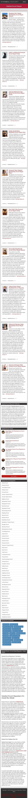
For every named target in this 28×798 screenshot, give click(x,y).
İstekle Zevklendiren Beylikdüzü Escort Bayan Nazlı (17, 131)
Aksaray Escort (5, 485)
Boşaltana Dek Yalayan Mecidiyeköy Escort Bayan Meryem (16, 15)
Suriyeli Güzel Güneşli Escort (12, 440)
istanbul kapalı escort (7, 628)
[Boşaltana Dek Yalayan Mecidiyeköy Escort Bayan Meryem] (5, 16)
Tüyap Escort (5, 612)
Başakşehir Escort (6, 508)
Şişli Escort (4, 605)
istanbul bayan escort (18, 640)
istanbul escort (5, 794)
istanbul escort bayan (16, 628)
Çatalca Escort (5, 536)
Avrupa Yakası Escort (7, 496)
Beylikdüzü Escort (6, 519)
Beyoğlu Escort (5, 524)
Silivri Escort (5, 596)
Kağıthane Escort (6, 573)
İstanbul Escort (5, 570)
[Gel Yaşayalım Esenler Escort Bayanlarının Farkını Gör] (3, 450)
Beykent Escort (5, 517)
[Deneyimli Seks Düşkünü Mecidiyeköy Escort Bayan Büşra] (5, 173)
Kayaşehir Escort (6, 575)
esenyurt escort (19, 750)
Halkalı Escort (5, 566)
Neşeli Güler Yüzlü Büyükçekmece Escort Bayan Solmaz (15, 431)
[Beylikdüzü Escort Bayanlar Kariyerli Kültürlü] (3, 459)
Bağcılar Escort (5, 499)
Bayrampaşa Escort (6, 510)
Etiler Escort (4, 547)
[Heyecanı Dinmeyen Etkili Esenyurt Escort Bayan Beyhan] (5, 367)
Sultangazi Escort (6, 598)
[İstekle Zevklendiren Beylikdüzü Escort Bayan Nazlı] (5, 133)
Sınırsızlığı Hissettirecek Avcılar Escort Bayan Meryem (17, 249)
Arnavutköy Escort (6, 487)
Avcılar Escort (5, 492)
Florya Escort (5, 556)
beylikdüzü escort (9, 752)
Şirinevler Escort (5, 603)
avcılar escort (13, 794)
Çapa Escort (5, 533)
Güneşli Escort (5, 561)
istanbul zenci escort (7, 644)
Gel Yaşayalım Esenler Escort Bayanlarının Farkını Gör (15, 450)
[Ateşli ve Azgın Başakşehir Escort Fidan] (3, 468)
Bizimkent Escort (6, 526)
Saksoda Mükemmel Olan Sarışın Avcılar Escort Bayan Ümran (16, 93)
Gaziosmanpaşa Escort (7, 559)
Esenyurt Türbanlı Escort (7, 545)
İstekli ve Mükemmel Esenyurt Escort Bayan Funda (17, 53)
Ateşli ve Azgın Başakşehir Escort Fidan (15, 467)
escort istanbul (5, 633)
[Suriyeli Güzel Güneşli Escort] (3, 441)
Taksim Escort (5, 607)
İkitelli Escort (5, 568)
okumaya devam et (6, 42)
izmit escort (21, 795)
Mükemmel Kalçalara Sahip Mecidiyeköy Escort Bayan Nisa (16, 326)
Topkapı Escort (5, 610)
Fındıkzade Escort (6, 554)
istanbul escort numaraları (8, 626)
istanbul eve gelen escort (17, 631)
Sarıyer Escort (5, 591)
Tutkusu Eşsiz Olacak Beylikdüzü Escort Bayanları (16, 287)
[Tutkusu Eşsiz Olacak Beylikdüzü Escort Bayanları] (5, 289)
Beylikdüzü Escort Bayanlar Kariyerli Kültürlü (16, 458)
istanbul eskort (12, 633)
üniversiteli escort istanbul (15, 635)
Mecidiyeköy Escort (6, 584)
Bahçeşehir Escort (6, 503)
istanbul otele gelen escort (8, 640)
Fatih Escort (4, 552)
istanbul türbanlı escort (18, 626)
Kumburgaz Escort (6, 577)
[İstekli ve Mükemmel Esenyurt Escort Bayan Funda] (5, 55)
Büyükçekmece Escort (7, 529)
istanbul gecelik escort (20, 633)
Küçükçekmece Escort (7, 580)
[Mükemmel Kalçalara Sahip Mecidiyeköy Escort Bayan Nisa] (5, 327)
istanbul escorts (6, 624)
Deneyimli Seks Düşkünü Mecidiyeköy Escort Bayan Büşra (16, 172)
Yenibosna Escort (6, 614)
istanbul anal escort (14, 624)
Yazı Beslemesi (13, 795)
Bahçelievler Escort (6, 501)
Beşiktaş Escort (5, 513)
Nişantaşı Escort (5, 589)
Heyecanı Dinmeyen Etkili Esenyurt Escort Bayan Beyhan (17, 365)
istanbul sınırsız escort (7, 631)
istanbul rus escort (15, 637)
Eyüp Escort (4, 549)
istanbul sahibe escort (16, 642)
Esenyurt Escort (5, 543)
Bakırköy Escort (5, 506)
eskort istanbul (5, 635)
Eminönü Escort (5, 538)
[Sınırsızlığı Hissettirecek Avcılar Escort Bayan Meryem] (5, 251)
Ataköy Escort (5, 489)
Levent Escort (5, 582)
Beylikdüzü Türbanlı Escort (8, 522)
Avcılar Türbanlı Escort (7, 494)
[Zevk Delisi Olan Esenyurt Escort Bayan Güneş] (5, 212)
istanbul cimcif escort (7, 642)
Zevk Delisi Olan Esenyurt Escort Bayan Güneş (16, 210)
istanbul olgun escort (7, 637)
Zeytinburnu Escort (6, 616)
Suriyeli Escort (5, 600)
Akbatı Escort (5, 482)
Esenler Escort (5, 540)
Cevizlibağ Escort (6, 531)
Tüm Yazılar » (14, 476)
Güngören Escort (6, 563)
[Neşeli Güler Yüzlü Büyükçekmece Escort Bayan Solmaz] (3, 432)
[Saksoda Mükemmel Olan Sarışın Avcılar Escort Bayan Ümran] (5, 94)
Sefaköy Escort (5, 593)
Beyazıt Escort (5, 515)
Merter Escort (5, 586)
